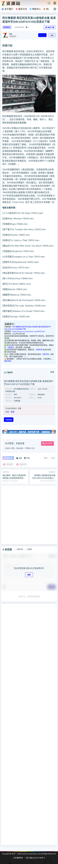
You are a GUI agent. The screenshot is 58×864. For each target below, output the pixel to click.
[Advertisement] (29, 515)
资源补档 (39, 350)
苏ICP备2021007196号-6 (35, 858)
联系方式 (22, 9)
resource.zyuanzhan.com (31, 854)
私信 (52, 35)
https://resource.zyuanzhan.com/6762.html (28, 331)
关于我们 (8, 9)
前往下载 (51, 27)
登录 (12, 412)
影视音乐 (7, 27)
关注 (43, 35)
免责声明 (45, 354)
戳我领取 (7, 361)
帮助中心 (36, 9)
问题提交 (11, 347)
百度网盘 (8, 420)
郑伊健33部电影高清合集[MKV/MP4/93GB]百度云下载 (43, 478)
